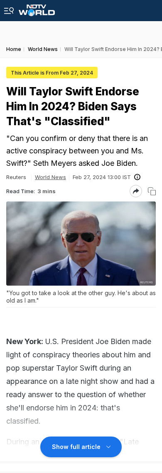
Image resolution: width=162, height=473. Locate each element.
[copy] (152, 191)
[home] (37, 8)
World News (50, 177)
